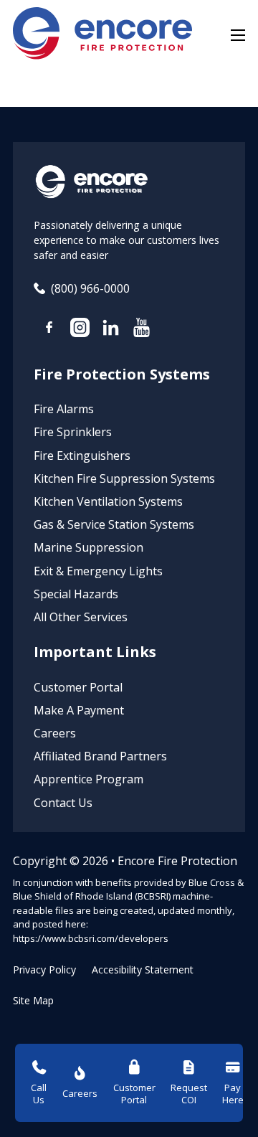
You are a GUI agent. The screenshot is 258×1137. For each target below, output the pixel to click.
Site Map (33, 1000)
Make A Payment (79, 710)
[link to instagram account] (79, 329)
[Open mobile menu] (238, 35)
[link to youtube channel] (141, 329)
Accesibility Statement (143, 969)
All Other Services (81, 617)
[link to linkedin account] (110, 329)
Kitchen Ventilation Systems (108, 501)
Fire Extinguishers (82, 455)
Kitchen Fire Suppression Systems (124, 478)
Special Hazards (76, 594)
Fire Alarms (64, 409)
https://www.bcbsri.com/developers (90, 938)
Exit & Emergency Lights (98, 571)
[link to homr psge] (102, 35)
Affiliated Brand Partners (100, 756)
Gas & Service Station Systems (114, 524)
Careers (55, 733)
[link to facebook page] (49, 329)
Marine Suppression (88, 547)
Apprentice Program (88, 779)
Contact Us (63, 803)
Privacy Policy (44, 969)
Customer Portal (78, 687)
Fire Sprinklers (73, 432)
